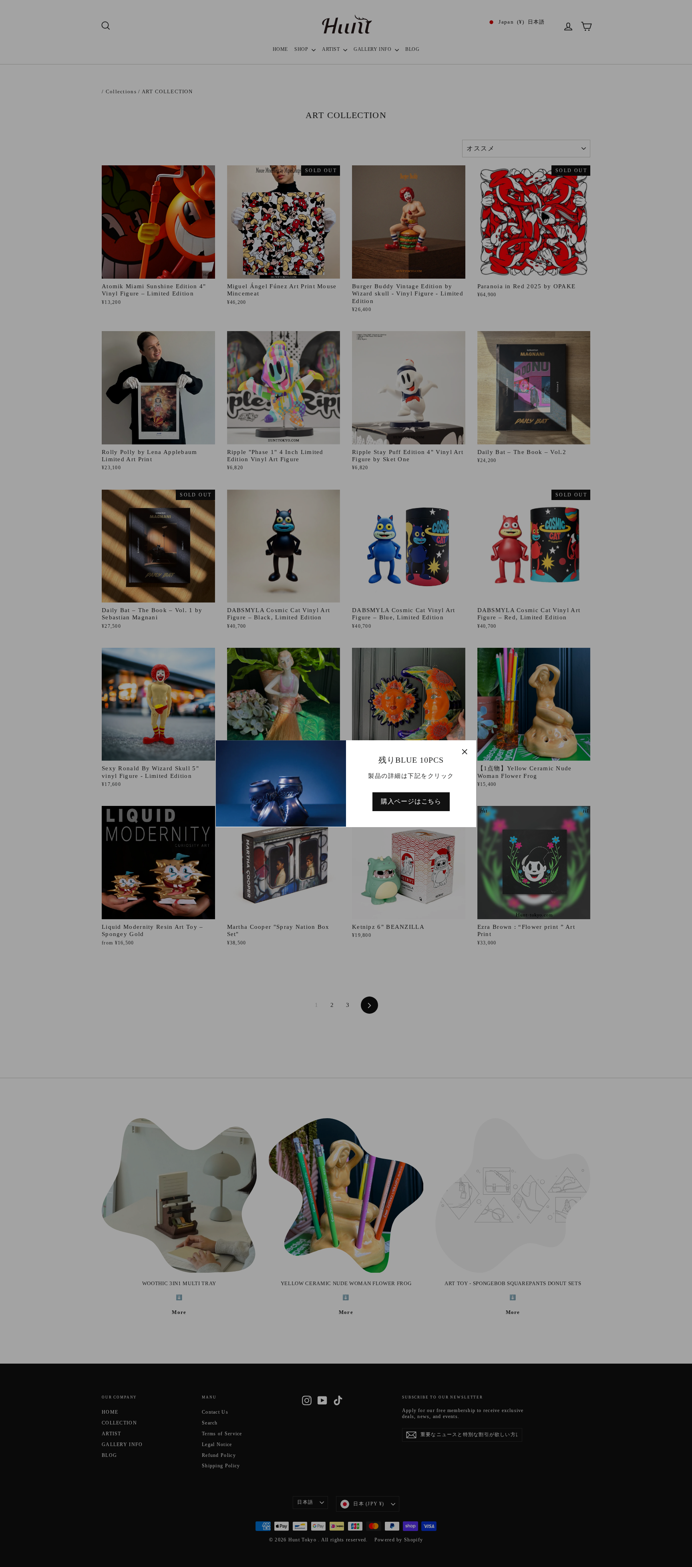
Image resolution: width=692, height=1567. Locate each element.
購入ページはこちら (411, 801)
